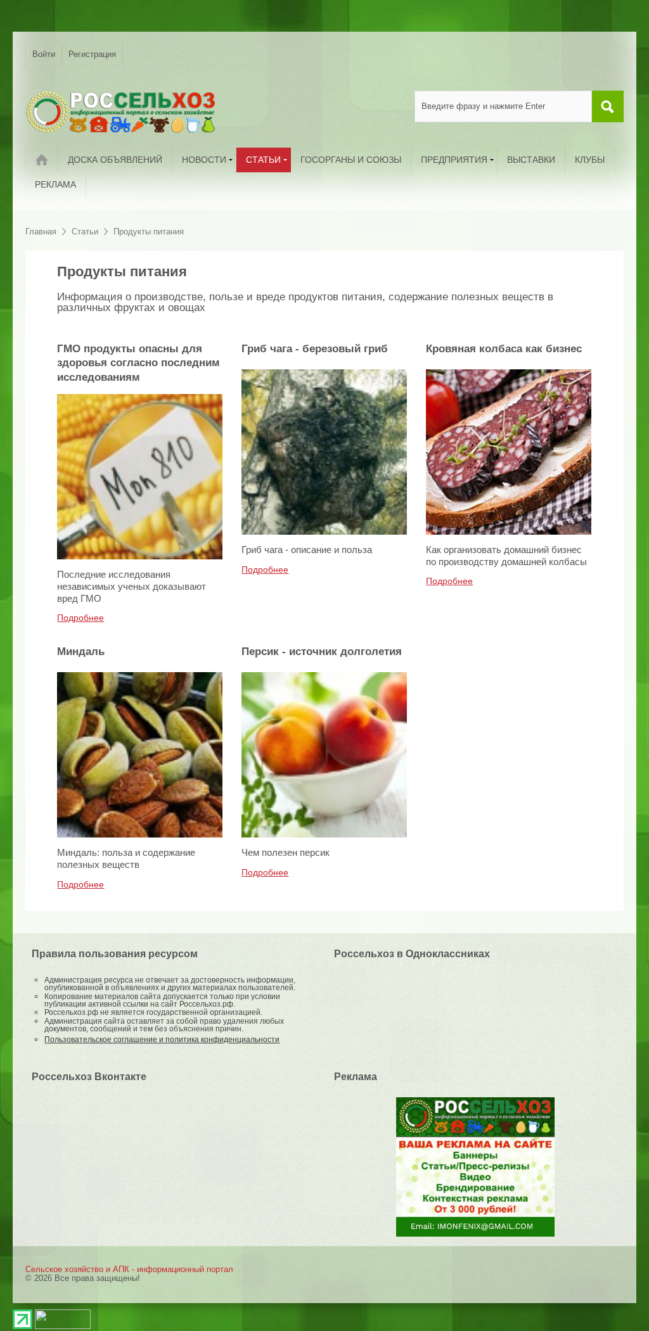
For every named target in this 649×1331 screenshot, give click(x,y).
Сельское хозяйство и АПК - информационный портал (129, 1269)
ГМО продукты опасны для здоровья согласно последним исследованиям (138, 363)
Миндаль (81, 652)
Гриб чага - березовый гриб (314, 349)
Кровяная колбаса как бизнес (504, 349)
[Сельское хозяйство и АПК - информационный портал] (120, 111)
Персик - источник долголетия (321, 652)
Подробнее (80, 618)
